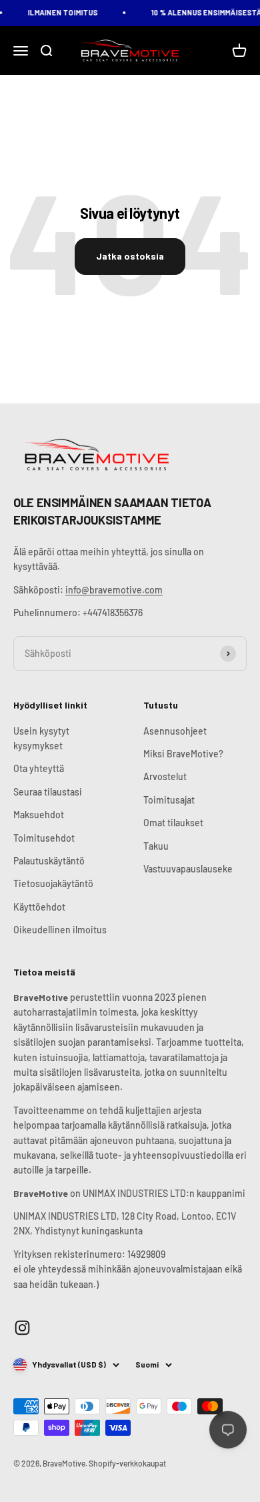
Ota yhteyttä (38, 768)
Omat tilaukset (173, 822)
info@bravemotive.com (114, 589)
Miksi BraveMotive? (183, 753)
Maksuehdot (38, 814)
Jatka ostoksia (130, 256)
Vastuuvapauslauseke (188, 868)
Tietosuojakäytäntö (53, 883)
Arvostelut (165, 776)
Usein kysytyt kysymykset (41, 738)
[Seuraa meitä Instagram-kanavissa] (22, 1328)
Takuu (156, 846)
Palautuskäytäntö (49, 860)
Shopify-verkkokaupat (127, 1463)
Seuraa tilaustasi (47, 791)
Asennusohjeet (175, 731)
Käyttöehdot (39, 907)
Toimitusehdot (44, 838)
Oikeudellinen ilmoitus (60, 929)
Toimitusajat (169, 800)
